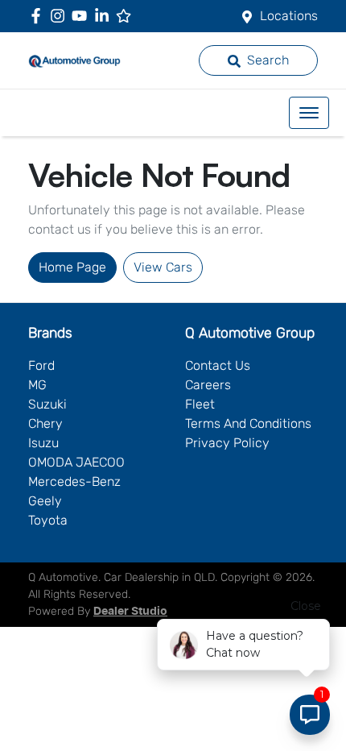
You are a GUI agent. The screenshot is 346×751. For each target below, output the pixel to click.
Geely (45, 500)
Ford (41, 365)
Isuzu (43, 442)
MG (37, 384)
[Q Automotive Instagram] (61, 15)
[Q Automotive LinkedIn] (105, 15)
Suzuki (47, 404)
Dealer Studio (130, 611)
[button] (309, 113)
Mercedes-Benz (74, 481)
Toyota (48, 520)
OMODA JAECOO (76, 462)
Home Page (72, 267)
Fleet (200, 404)
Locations (289, 15)
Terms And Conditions (248, 423)
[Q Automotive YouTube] (82, 15)
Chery (45, 423)
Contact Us (217, 365)
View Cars (163, 267)
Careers (208, 384)
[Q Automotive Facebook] (39, 15)
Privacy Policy (227, 442)
